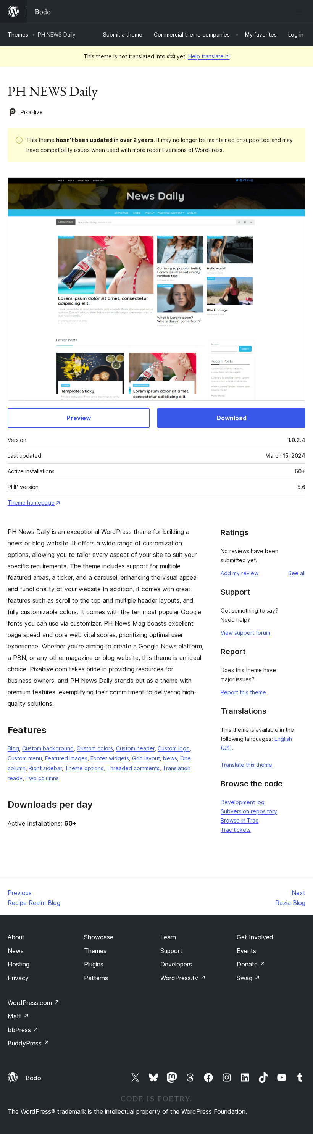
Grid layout (146, 758)
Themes (18, 34)
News (170, 758)
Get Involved (255, 937)
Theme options (84, 768)
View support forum (245, 632)
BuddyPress (28, 1043)
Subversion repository (249, 811)
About (16, 937)
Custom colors (95, 748)
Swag (248, 978)
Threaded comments (133, 768)
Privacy (18, 978)
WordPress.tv (183, 978)
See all (296, 573)
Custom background (48, 748)
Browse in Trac (239, 820)
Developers (176, 964)
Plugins (93, 964)
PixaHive (32, 112)
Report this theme (243, 692)
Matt (18, 1016)
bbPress (23, 1030)
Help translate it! (209, 56)
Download (231, 418)
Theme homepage (31, 502)
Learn (168, 937)
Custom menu (25, 758)
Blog (13, 748)
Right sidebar (45, 768)
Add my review (239, 573)
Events (246, 951)
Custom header (135, 748)
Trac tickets (236, 829)
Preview (79, 418)
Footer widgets (109, 758)
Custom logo (174, 748)
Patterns (96, 978)
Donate (251, 964)
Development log (243, 802)
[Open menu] (301, 11)
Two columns (42, 778)
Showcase (98, 937)
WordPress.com (34, 1003)
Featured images (66, 758)
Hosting (18, 964)
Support (171, 951)
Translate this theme (246, 764)
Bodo (33, 1078)
